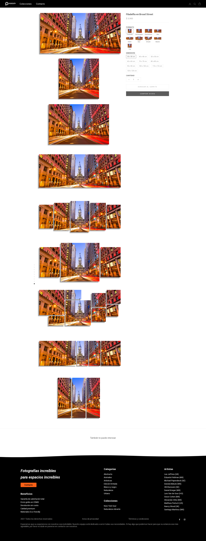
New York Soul (110, 506)
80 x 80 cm (155, 61)
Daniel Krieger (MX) (172, 490)
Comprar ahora (147, 94)
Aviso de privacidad (90, 519)
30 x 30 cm (131, 57)
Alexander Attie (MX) (173, 500)
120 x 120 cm (132, 71)
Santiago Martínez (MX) (174, 509)
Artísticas (108, 480)
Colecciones (26, 4)
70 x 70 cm (143, 61)
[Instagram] (184, 519)
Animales (108, 477)
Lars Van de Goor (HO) (173, 493)
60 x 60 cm (131, 61)
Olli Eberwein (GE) (171, 487)
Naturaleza (108, 490)
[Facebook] (179, 519)
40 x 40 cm (143, 57)
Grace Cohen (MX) (172, 497)
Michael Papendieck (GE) (174, 480)
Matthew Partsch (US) (173, 503)
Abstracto (108, 474)
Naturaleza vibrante (112, 509)
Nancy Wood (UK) (171, 506)
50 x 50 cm (155, 57)
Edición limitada (110, 484)
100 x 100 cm (143, 66)
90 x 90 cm (131, 66)
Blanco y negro (110, 487)
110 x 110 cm (157, 66)
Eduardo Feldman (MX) (173, 477)
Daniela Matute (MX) (172, 484)
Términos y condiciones (138, 519)
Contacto (40, 4)
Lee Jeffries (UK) (171, 474)
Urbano (107, 493)
